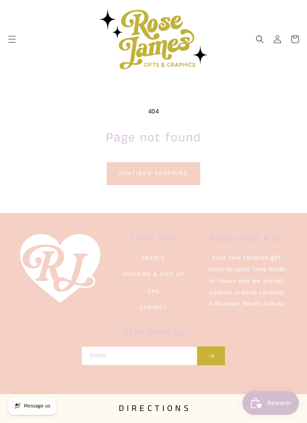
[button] (12, 39)
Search (153, 258)
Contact (153, 308)
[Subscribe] (211, 355)
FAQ (153, 291)
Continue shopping (153, 173)
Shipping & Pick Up (154, 274)
